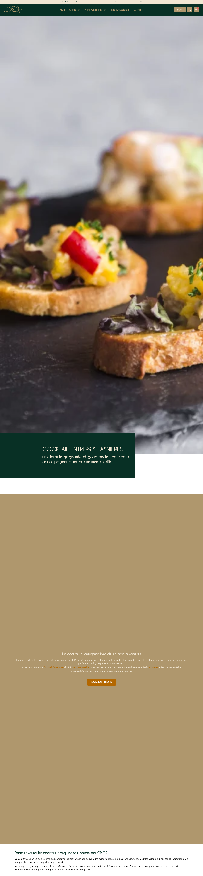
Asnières (153, 667)
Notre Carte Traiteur (95, 9)
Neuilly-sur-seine (80, 667)
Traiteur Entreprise (120, 9)
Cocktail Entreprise (54, 667)
